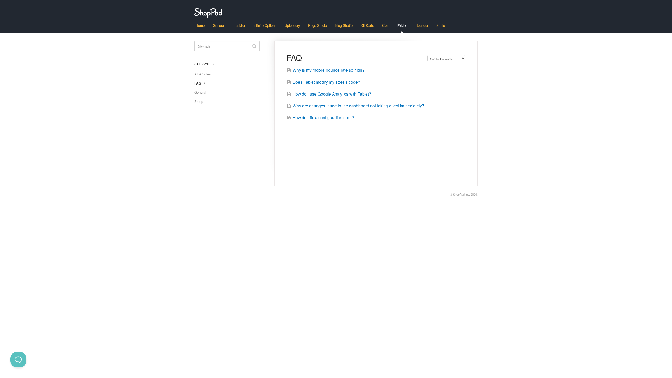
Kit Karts (367, 25)
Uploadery (292, 25)
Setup (198, 101)
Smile (440, 25)
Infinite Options (264, 25)
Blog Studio (344, 25)
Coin (385, 25)
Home (200, 25)
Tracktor (239, 25)
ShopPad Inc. (461, 194)
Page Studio (317, 25)
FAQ (198, 83)
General (219, 25)
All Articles (202, 73)
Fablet (402, 25)
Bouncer (422, 25)
